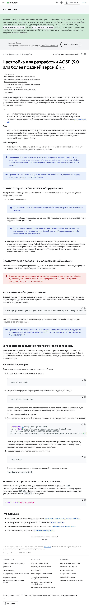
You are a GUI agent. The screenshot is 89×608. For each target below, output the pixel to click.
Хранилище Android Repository (13, 563)
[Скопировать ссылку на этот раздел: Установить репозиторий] (30, 364)
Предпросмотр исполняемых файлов (16, 574)
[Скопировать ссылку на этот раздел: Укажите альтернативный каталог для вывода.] (65, 481)
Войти (84, 3)
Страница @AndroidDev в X (41, 567)
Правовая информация (41, 595)
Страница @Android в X (39, 563)
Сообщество (26, 595)
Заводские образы (9, 577)
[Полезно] (81, 54)
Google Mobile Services (68, 574)
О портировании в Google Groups (43, 587)
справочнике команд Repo (43, 530)
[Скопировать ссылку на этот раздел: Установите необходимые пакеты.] (49, 292)
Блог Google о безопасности (41, 574)
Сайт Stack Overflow (67, 577)
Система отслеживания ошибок (71, 581)
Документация (10, 9)
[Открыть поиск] (57, 2)
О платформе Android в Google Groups (39, 578)
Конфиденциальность (69, 595)
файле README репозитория (63, 526)
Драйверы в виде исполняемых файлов (13, 581)
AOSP (4, 54)
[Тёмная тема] (82, 308)
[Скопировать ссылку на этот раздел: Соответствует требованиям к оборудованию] (65, 188)
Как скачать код (8, 570)
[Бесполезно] (84, 54)
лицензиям (47, 547)
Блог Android (35, 570)
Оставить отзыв (10, 599)
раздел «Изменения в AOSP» (15, 33)
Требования (7, 567)
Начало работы (27, 54)
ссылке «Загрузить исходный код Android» (62, 519)
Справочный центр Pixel (68, 567)
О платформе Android (11, 595)
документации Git (56, 522)
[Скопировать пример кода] (85, 308)
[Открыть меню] (3, 2)
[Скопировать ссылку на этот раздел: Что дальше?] (21, 514)
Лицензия (55, 595)
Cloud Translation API (49, 46)
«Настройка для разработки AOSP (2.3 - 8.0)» (26, 281)
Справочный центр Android (70, 563)
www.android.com (66, 570)
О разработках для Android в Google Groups (41, 583)
